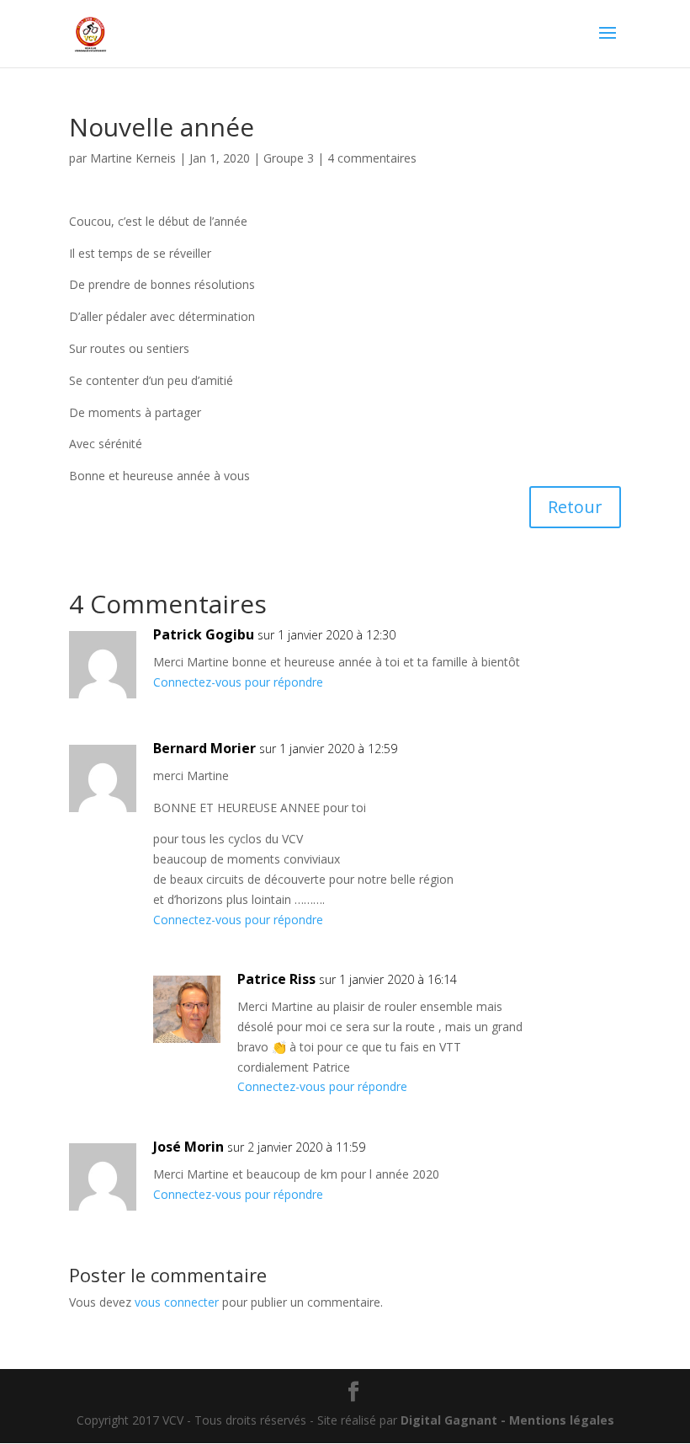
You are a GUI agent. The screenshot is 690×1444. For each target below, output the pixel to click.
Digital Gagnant (449, 1420)
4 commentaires (372, 158)
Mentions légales (561, 1420)
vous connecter (177, 1302)
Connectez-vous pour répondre (238, 682)
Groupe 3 (288, 158)
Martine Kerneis (133, 158)
